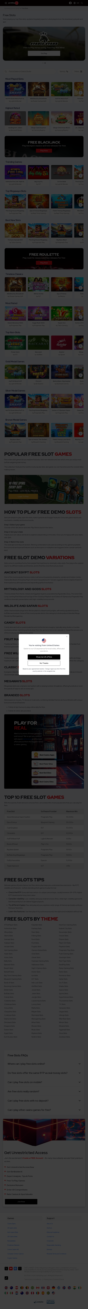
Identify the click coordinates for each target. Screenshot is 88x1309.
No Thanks (44, 663)
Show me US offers (44, 657)
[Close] (66, 636)
